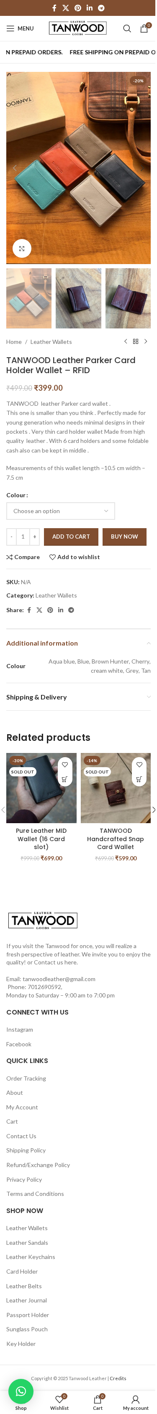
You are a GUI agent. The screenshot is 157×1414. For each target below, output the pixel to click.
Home (14, 341)
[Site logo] (78, 27)
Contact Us (21, 1135)
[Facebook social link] (54, 8)
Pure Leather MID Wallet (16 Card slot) (41, 839)
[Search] (127, 28)
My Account (22, 1107)
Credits (118, 1378)
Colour (16, 494)
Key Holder (21, 1343)
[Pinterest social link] (78, 8)
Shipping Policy (26, 1150)
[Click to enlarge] (22, 248)
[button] (14, 168)
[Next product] (146, 342)
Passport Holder (27, 1314)
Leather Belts (24, 1285)
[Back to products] (136, 342)
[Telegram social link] (101, 8)
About (14, 1092)
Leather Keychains (30, 1256)
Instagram (19, 1029)
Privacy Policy (24, 1179)
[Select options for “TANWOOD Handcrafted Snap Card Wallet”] (139, 779)
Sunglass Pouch (27, 1329)
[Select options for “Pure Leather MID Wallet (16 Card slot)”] (65, 779)
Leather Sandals (27, 1242)
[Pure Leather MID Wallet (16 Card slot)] (41, 788)
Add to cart (71, 536)
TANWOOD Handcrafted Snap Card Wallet (115, 839)
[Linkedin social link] (89, 8)
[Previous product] (126, 342)
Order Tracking (26, 1078)
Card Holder (22, 1271)
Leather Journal (26, 1300)
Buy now (124, 536)
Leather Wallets (51, 341)
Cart (12, 1121)
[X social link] (65, 8)
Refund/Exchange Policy (38, 1164)
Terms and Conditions (35, 1193)
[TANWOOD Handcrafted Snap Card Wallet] (116, 788)
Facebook (18, 1044)
